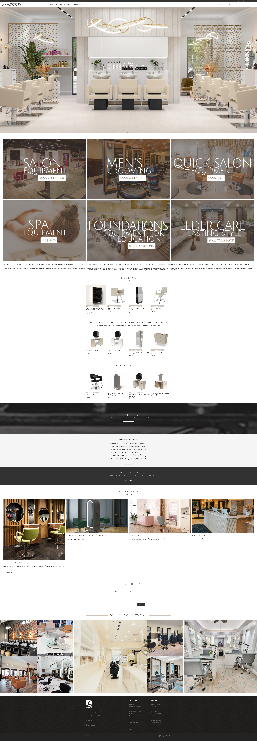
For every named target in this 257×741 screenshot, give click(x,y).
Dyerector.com (132, 729)
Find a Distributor (133, 725)
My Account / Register (156, 713)
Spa (56, 4)
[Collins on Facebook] (239, 1)
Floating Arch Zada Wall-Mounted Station (115, 393)
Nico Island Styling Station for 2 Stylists (139, 395)
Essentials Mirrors (134, 326)
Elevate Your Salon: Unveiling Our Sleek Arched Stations (87, 535)
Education (69, 4)
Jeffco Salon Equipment (134, 727)
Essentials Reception (103, 326)
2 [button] (127, 132)
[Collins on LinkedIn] (245, 1)
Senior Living (77, 4)
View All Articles (128, 494)
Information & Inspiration (135, 706)
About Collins (132, 704)
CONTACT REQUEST (128, 480)
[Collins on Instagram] (241, 1)
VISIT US (228, 1)
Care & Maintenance (156, 720)
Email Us (90, 720)
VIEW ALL (128, 280)
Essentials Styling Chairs (118, 323)
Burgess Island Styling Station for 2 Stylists (160, 393)
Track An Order (154, 711)
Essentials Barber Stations (151, 326)
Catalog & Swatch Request (157, 722)
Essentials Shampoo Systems (157, 323)
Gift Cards (153, 706)
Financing (153, 709)
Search (221, 4)
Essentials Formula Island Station (137, 309)
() (226, 4)
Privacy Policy (132, 713)
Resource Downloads (156, 725)
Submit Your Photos (133, 722)
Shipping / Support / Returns (135, 711)
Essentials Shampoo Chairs (137, 323)
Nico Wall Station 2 (92, 350)
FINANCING (216, 4)
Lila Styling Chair (156, 308)
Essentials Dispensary (119, 326)
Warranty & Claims (133, 718)
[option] (128, 66)
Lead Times (132, 720)
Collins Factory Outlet (156, 704)
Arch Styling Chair (91, 394)
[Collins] (44, 169)
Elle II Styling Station (157, 352)
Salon (46, 4)
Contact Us (131, 709)
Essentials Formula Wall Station (139, 352)
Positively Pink (134, 535)
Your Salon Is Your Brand (12, 562)
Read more (9, 572)
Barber (51, 4)
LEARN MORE (128, 423)
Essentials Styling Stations (99, 323)
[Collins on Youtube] (243, 1)
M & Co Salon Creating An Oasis (204, 535)
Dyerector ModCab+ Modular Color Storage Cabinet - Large (95, 309)
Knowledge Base (154, 718)
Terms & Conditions (133, 715)
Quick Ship (62, 4)
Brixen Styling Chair (113, 308)
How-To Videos (154, 715)
